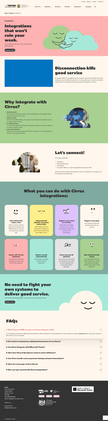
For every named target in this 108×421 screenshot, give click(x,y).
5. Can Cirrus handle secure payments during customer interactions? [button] (35, 358)
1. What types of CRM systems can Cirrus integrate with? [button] (30, 330)
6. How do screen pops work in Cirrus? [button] (22, 364)
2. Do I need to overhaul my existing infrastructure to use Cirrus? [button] (33, 341)
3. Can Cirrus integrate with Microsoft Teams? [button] (25, 347)
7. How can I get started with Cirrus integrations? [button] (26, 370)
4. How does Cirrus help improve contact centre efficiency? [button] (31, 353)
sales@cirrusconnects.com (15, 398)
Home (6, 13)
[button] (10, 50)
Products (11, 13)
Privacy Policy (8, 406)
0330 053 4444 (11, 396)
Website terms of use (11, 407)
